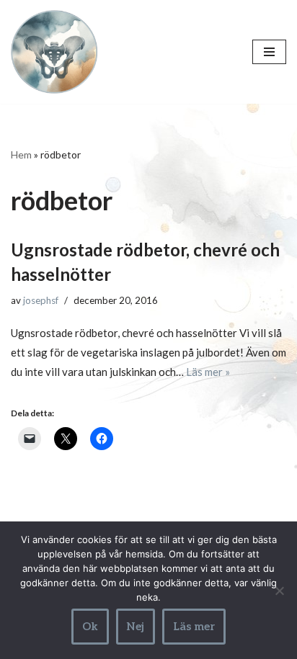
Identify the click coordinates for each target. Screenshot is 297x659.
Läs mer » (208, 371)
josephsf (40, 300)
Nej (135, 626)
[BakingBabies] (54, 52)
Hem (21, 154)
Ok (90, 626)
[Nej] (279, 590)
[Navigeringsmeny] (269, 52)
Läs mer (194, 626)
